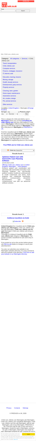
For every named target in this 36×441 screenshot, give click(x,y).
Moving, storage (8, 79)
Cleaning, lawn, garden (10, 90)
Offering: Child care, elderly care (12, 165)
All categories (14, 58)
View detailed (22, 166)
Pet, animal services (9, 101)
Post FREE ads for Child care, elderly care (18, 145)
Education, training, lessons (12, 77)
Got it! (28, 434)
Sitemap (25, 408)
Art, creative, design (9, 98)
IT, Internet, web (8, 73)
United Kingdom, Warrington (15, 165)
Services (24, 58)
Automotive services (9, 96)
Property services (8, 87)
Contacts (17, 408)
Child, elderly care (9, 66)
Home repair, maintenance (11, 93)
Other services (7, 104)
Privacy (8, 408)
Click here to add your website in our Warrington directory (17, 253)
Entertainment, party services (12, 84)
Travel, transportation (10, 63)
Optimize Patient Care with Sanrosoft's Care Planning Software (12, 159)
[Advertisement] (18, 32)
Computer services (9, 68)
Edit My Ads (26, 1)
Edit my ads (8, 244)
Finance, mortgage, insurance (12, 71)
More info (16, 439)
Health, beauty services (10, 82)
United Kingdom (13, 108)
